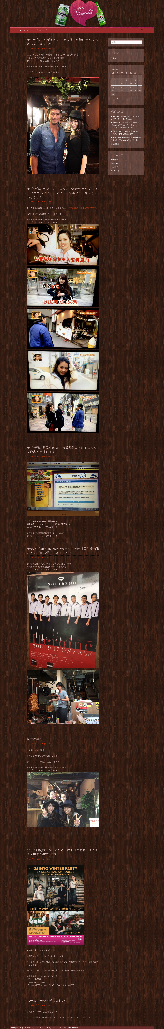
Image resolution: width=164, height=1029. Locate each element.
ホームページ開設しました (46, 1001)
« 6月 (117, 98)
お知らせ (47, 48)
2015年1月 (114, 167)
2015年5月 (114, 163)
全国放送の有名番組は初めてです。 (82, 208)
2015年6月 (114, 160)
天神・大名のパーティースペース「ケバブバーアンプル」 (41, 1028)
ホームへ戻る (25, 30)
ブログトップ (41, 30)
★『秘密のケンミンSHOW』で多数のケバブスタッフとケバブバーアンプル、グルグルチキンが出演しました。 (62, 193)
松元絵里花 (34, 739)
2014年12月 (115, 171)
